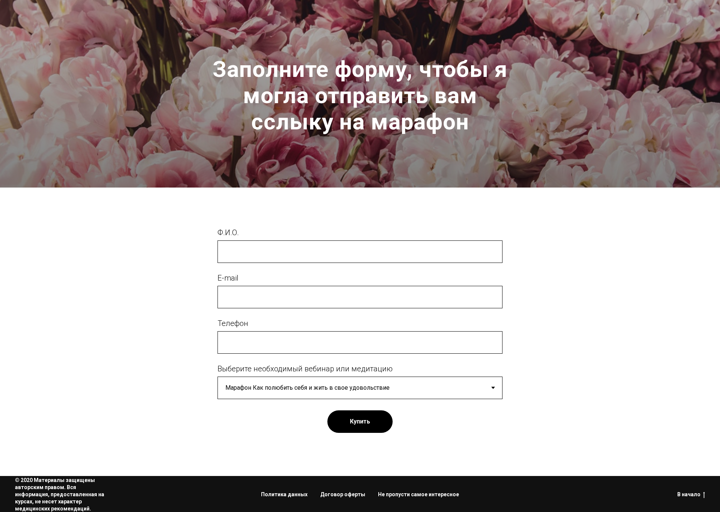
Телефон (233, 323)
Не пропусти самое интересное (418, 494)
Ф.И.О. (228, 232)
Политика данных (284, 494)
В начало (688, 494)
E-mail (228, 277)
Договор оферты (342, 494)
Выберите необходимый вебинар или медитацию (305, 368)
